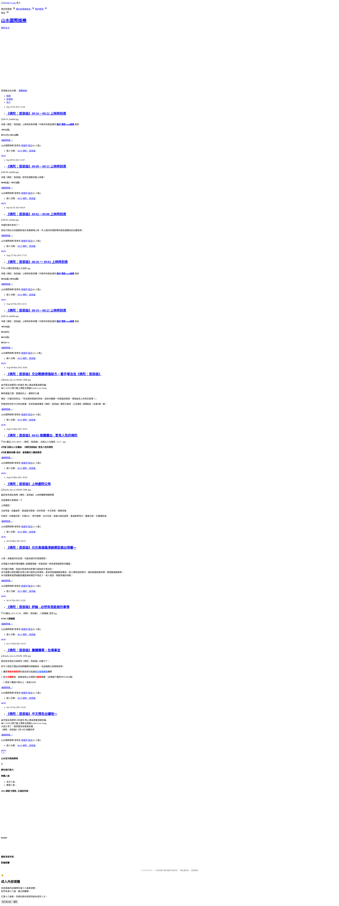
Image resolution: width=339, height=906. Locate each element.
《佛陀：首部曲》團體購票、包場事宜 (33, 650)
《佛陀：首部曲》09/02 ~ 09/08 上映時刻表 (36, 214)
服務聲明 (194, 870)
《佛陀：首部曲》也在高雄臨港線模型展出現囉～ (41, 547)
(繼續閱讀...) (6, 140)
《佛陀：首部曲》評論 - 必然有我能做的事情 (37, 607)
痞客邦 (24, 145)
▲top (3, 155)
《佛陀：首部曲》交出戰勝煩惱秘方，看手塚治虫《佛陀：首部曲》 (54, 374)
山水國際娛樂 (13, 20)
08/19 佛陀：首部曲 (26, 151)
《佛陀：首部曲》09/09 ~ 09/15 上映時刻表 (36, 166)
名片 (8, 102)
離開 (15, 902)
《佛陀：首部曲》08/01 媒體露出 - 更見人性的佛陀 (41, 435)
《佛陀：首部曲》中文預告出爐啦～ (31, 714)
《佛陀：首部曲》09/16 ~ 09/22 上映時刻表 (36, 113)
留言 (30, 145)
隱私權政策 (184, 870)
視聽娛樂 (23, 91)
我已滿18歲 (6, 902)
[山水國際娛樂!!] (2, 764)
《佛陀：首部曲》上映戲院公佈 (28, 484)
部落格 (9, 99)
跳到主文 (5, 28)
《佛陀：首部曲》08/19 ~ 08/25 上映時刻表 (36, 310)
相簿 (8, 96)
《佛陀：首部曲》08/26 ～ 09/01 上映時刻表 (37, 262)
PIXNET (150, 870)
